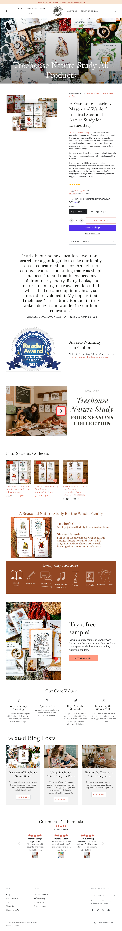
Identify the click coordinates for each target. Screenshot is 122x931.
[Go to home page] (58, 11)
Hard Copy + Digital (98, 212)
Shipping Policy (40, 902)
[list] (61, 712)
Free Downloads (12, 898)
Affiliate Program (41, 906)
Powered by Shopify (12, 926)
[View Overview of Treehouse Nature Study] (23, 756)
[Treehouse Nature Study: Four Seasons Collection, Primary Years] (18, 472)
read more (61, 800)
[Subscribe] (114, 895)
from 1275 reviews (61, 829)
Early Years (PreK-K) (94, 93)
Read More (23, 797)
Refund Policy (39, 898)
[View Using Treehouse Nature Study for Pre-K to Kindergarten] (61, 756)
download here (83, 658)
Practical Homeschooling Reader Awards (90, 357)
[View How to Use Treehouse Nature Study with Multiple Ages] (99, 756)
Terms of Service (41, 894)
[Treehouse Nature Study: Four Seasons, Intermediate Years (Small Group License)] (75, 472)
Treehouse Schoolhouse (18, 922)
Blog (8, 902)
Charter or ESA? (12, 910)
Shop (8, 894)
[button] (7, 11)
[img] (61, 826)
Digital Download (78, 212)
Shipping (72, 193)
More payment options (92, 233)
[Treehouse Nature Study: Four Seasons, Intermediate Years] (46, 472)
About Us (10, 906)
